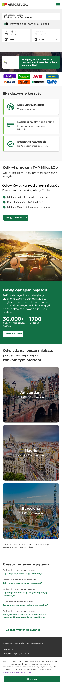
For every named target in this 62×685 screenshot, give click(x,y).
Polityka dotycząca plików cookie (17, 672)
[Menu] (58, 4)
